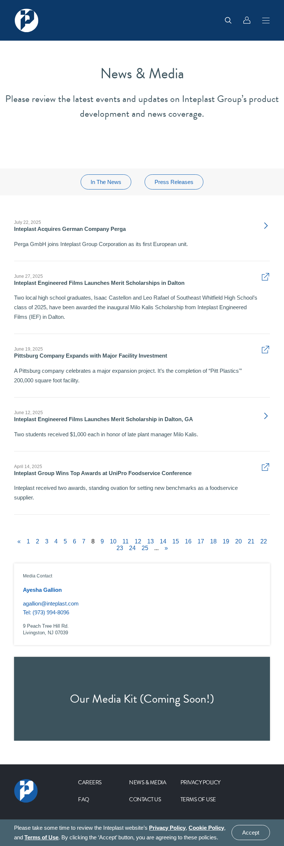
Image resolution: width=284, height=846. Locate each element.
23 (119, 548)
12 (138, 542)
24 (132, 548)
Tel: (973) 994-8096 (46, 612)
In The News (106, 182)
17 (200, 542)
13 (150, 542)
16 (188, 542)
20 (238, 542)
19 (226, 542)
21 (251, 542)
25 (145, 548)
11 (125, 542)
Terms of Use (198, 799)
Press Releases (174, 182)
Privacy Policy (200, 782)
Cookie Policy (206, 828)
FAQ (83, 799)
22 (263, 542)
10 (113, 542)
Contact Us (145, 799)
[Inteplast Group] (26, 20)
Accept (250, 833)
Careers (90, 782)
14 (163, 542)
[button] (266, 20)
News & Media (147, 782)
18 (213, 542)
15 (175, 542)
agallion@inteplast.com (51, 603)
